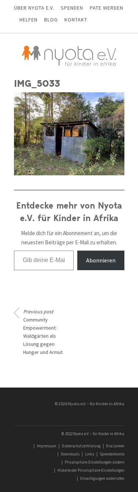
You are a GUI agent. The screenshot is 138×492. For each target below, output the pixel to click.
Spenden (72, 7)
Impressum (46, 445)
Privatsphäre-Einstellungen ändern (94, 462)
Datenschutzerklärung (81, 445)
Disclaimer (115, 445)
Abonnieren (101, 260)
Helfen (29, 19)
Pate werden (106, 7)
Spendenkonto (112, 454)
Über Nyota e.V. (34, 7)
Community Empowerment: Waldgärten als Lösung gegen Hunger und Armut (43, 331)
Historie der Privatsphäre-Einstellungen (90, 470)
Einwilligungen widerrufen (102, 478)
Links (89, 454)
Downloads (70, 454)
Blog (51, 19)
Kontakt (75, 19)
